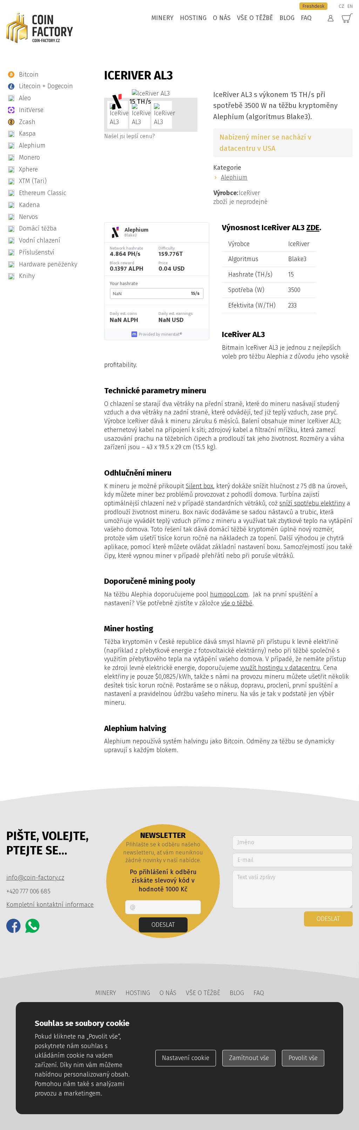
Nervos (28, 217)
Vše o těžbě (255, 18)
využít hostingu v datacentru (280, 668)
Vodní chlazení (39, 240)
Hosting (193, 18)
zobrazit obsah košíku (347, 18)
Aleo (25, 98)
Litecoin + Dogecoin (46, 86)
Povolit (303, 1058)
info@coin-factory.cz (35, 878)
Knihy (27, 276)
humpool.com (229, 594)
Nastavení (185, 1058)
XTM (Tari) (33, 181)
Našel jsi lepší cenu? (129, 136)
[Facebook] (13, 926)
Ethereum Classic (42, 193)
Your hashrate (124, 283)
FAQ (306, 18)
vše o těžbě (236, 603)
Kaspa (27, 133)
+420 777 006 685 (28, 891)
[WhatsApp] (32, 926)
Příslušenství (36, 252)
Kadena (29, 205)
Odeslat (163, 925)
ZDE (312, 227)
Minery (162, 18)
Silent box (199, 486)
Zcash (27, 122)
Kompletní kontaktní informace (50, 905)
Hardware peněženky (48, 264)
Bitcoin (29, 74)
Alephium (32, 145)
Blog (286, 18)
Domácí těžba (38, 228)
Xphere (28, 169)
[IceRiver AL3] (151, 93)
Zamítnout (249, 1058)
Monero (29, 157)
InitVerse (31, 110)
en (350, 6)
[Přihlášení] (330, 18)
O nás (222, 18)
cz (341, 6)
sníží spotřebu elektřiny (312, 503)
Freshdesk (313, 6)
